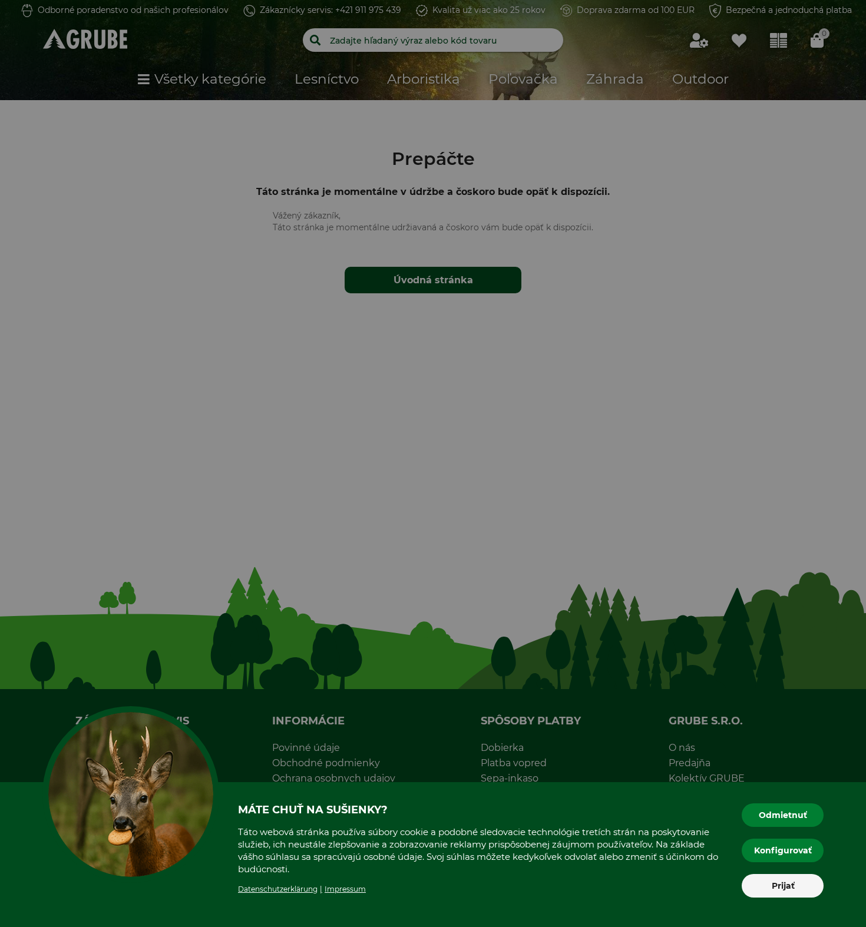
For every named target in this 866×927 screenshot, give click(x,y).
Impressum (345, 889)
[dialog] (433, 463)
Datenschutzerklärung (278, 889)
